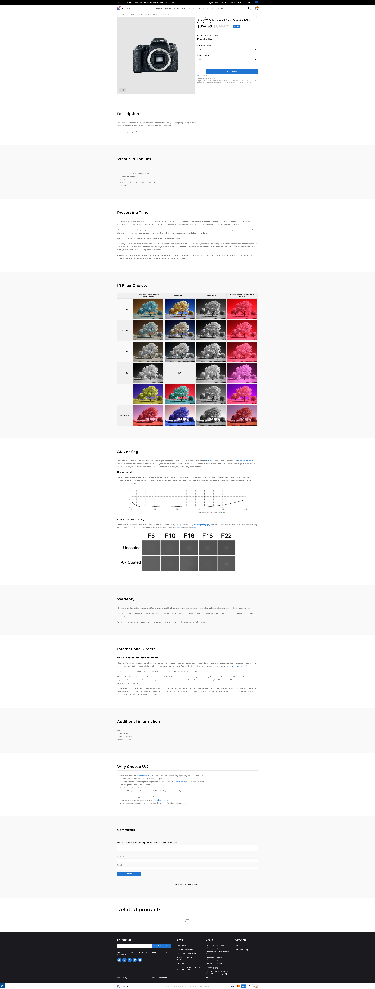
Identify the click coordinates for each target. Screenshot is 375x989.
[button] (2, 985)
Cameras (191, 8)
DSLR (128, 14)
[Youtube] (140, 960)
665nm (214, 81)
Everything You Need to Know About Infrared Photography (217, 972)
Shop (151, 8)
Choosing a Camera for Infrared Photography (214, 959)
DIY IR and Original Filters (186, 953)
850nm (224, 81)
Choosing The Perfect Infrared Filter (217, 953)
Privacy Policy (122, 977)
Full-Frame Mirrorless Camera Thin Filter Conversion (188, 968)
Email (120, 865)
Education (203, 8)
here (179, 528)
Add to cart (231, 71)
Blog (213, 8)
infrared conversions (160, 800)
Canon (243, 81)
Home (119, 14)
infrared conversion (243, 461)
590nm (208, 81)
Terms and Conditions (159, 977)
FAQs (208, 977)
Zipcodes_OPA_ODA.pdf (237, 666)
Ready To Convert (245, 83)
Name (120, 857)
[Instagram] (124, 960)
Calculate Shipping (207, 39)
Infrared (232, 83)
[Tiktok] (119, 960)
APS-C (229, 81)
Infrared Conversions (185, 950)
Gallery (221, 8)
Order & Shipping (241, 950)
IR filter (209, 461)
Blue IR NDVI (236, 81)
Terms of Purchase (148, 132)
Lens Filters (181, 946)
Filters (158, 8)
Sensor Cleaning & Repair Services (186, 958)
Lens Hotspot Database (215, 964)
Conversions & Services (174, 8)
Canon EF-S (249, 81)
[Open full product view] (122, 90)
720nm (219, 81)
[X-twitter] (130, 960)
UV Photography (212, 968)
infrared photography (202, 524)
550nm (203, 81)
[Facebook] (135, 960)
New (236, 83)
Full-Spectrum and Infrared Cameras (216, 83)
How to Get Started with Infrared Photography (215, 947)
